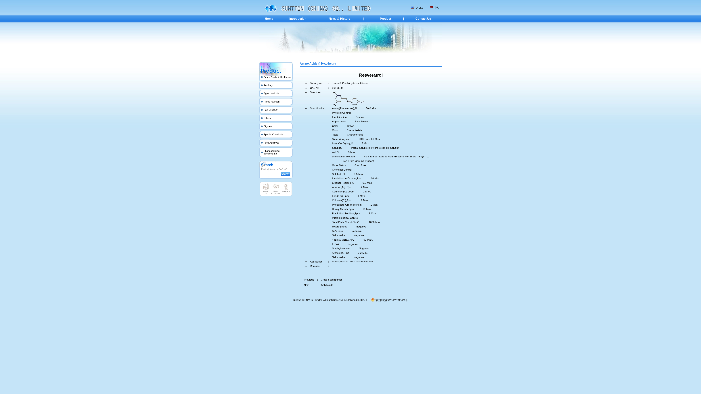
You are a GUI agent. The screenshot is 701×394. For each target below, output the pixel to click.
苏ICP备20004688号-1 (357, 300)
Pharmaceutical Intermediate (272, 152)
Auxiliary (268, 85)
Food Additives (271, 142)
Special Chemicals (273, 134)
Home (269, 18)
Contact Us (423, 18)
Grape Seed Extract (331, 279)
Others (267, 118)
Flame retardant (272, 101)
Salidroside (327, 285)
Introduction (297, 18)
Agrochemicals (271, 93)
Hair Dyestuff (270, 110)
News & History (339, 18)
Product (385, 18)
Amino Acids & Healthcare (277, 77)
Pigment (268, 126)
